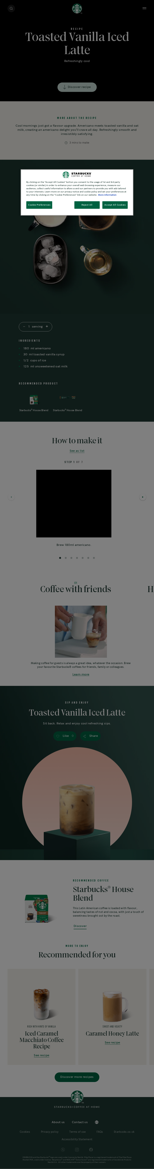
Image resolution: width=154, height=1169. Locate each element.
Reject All (87, 205)
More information (107, 195)
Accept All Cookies (114, 205)
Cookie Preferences (39, 205)
